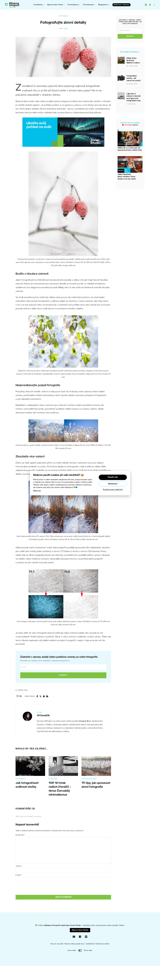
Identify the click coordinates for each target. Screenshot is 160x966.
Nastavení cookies (102, 944)
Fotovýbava (73, 4)
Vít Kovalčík (43, 716)
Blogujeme (103, 4)
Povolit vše (113, 477)
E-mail (19, 875)
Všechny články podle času (74, 944)
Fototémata (88, 4)
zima (66, 28)
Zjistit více (37, 490)
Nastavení (112, 484)
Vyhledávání (90, 944)
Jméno (19, 866)
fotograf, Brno (85, 721)
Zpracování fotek (55, 4)
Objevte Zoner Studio (80, 930)
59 (21, 696)
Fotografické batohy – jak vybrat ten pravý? (134, 78)
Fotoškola (38, 4)
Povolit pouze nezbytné (113, 489)
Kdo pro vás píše (57, 944)
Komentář (20, 835)
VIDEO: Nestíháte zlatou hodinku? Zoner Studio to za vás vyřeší (127, 177)
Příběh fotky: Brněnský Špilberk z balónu (133, 61)
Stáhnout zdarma (121, 4)
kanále (131, 125)
